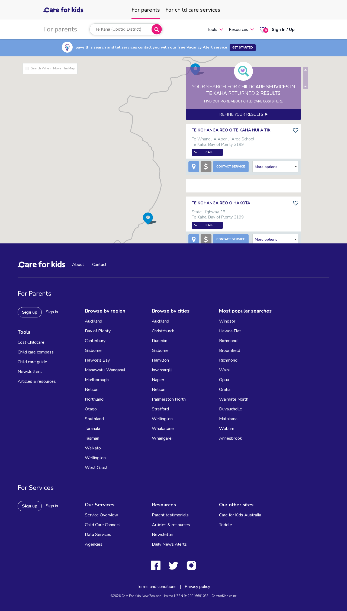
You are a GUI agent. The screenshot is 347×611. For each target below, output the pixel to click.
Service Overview (101, 515)
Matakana (228, 419)
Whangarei (162, 438)
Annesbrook (230, 438)
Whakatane (163, 429)
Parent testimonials (170, 515)
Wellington (95, 458)
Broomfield (229, 350)
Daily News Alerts (169, 544)
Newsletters (30, 372)
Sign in (52, 312)
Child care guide (32, 362)
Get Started (242, 48)
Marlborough (97, 380)
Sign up (29, 312)
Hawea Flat (230, 331)
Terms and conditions (156, 587)
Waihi (224, 370)
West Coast (96, 468)
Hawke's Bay (97, 360)
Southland (94, 419)
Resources (238, 29)
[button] (149, 218)
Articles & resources (37, 381)
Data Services (98, 535)
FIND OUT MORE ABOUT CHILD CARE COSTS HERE (243, 101)
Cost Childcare (31, 342)
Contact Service (230, 167)
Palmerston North (169, 399)
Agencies (93, 544)
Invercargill (162, 370)
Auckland (93, 321)
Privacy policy (197, 587)
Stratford (160, 409)
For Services (36, 487)
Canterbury (95, 341)
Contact (99, 265)
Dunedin (159, 341)
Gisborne (93, 350)
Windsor (227, 321)
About (78, 265)
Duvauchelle (230, 409)
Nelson (91, 390)
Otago (91, 409)
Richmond (228, 341)
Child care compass (36, 352)
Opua (224, 380)
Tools (212, 29)
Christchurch (163, 331)
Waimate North (233, 399)
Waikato (93, 448)
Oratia (224, 390)
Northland (94, 399)
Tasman (92, 438)
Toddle (225, 525)
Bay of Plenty (98, 331)
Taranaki (92, 429)
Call (209, 152)
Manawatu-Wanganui (105, 370)
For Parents (34, 293)
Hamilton (160, 360)
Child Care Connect (102, 525)
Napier (158, 380)
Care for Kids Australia (240, 515)
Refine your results (242, 114)
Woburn (226, 429)
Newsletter (163, 535)
